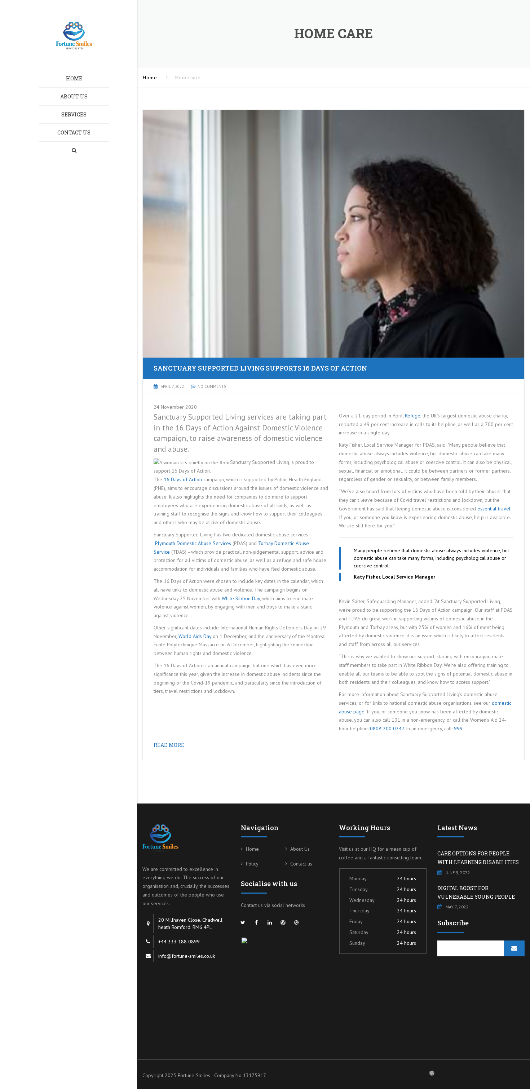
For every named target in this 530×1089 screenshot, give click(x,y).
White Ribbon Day (241, 598)
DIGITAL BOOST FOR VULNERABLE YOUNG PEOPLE (476, 892)
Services (74, 114)
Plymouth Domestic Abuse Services (193, 543)
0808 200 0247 (387, 728)
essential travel (494, 508)
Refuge (412, 415)
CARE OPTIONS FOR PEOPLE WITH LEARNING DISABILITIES (478, 858)
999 (458, 728)
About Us (74, 96)
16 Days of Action (183, 479)
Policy (252, 863)
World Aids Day (194, 636)
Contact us (73, 132)
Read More (169, 745)
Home (74, 78)
